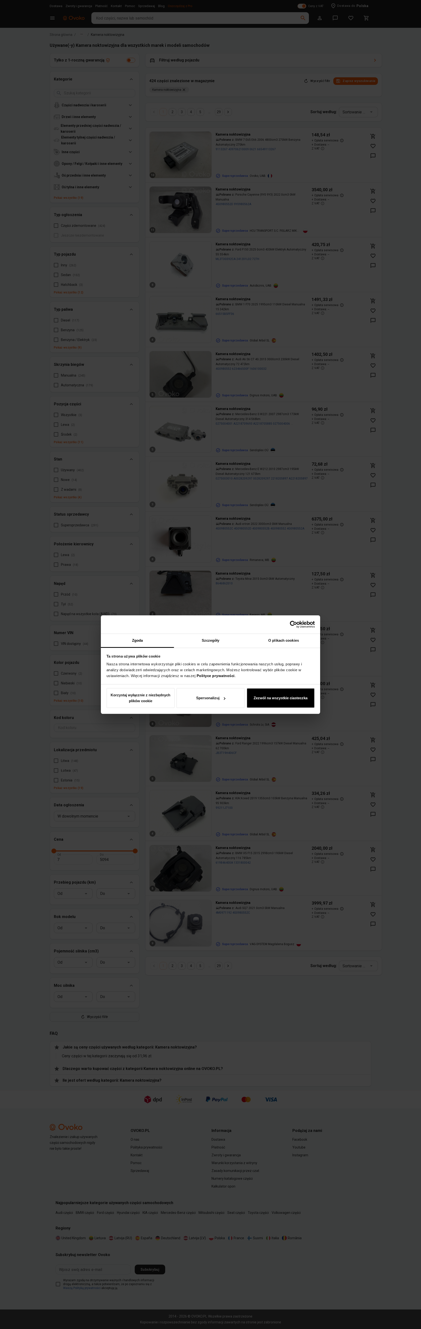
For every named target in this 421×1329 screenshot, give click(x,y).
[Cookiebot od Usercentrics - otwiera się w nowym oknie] (293, 624)
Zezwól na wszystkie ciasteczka (280, 698)
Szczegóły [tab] (211, 640)
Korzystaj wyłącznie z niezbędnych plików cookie (140, 698)
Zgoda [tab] (137, 640)
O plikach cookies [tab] (283, 640)
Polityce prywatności (216, 676)
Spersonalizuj (208, 698)
